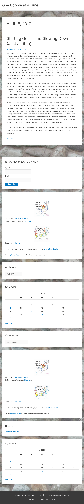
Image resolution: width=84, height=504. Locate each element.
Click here (27, 221)
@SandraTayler (15, 255)
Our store (18, 218)
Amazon (25, 218)
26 (42, 314)
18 (31, 311)
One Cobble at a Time (20, 5)
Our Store (18, 243)
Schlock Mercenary (12, 431)
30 (10, 318)
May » (12, 323)
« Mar (7, 323)
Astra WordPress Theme (61, 495)
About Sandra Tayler (48, 499)
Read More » (11, 138)
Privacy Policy (34, 499)
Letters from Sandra (51, 249)
